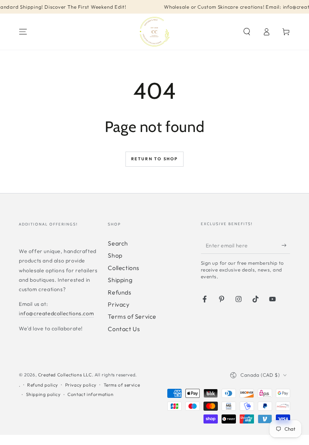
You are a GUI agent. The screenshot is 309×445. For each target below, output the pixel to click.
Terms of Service (132, 316)
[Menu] (23, 31)
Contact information (90, 394)
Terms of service (122, 385)
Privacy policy (80, 385)
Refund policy (42, 385)
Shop (115, 255)
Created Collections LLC (65, 374)
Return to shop (154, 158)
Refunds (119, 292)
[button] (247, 31)
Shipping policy (43, 394)
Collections (123, 268)
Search (118, 243)
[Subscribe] (285, 245)
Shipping (120, 280)
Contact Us (124, 329)
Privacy (118, 304)
